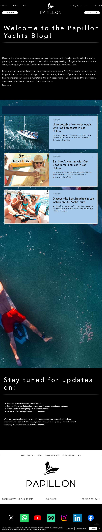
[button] (95, 107)
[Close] (99, 528)
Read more (6, 85)
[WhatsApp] (24, 518)
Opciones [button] (70, 529)
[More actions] (93, 120)
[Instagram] (64, 518)
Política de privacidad (39, 529)
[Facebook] (91, 518)
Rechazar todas (81, 529)
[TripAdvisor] (51, 518)
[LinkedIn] (77, 518)
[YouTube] (38, 518)
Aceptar (93, 529)
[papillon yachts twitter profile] (11, 518)
